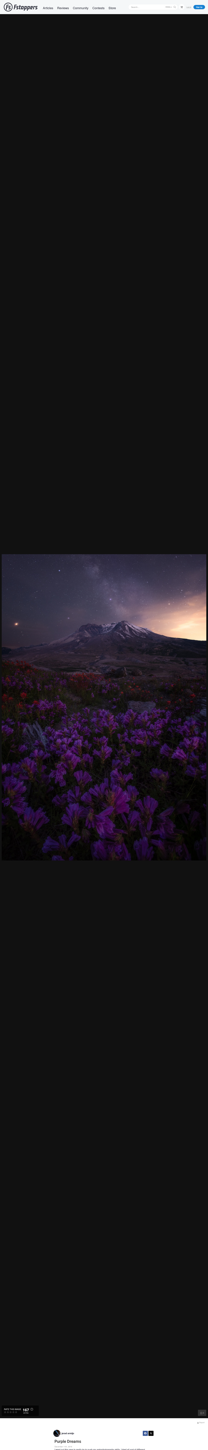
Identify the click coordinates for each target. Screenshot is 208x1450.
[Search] (174, 7)
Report (201, 1422)
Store (112, 8)
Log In (188, 7)
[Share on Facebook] (145, 1433)
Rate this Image (12, 1409)
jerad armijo (68, 1433)
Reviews (63, 8)
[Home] (21, 7)
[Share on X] (151, 1433)
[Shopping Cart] (182, 7)
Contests (98, 8)
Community (80, 8)
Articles (48, 8)
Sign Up (199, 7)
